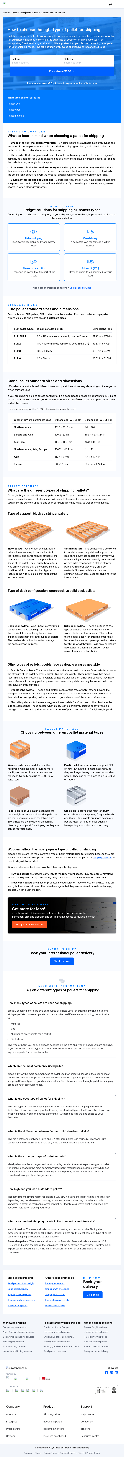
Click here (56, 83)
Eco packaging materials (57, 1300)
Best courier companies (95, 1341)
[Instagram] (110, 1373)
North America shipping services (18, 1332)
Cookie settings (67, 1453)
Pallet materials (16, 115)
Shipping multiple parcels (19, 1294)
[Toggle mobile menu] (119, 4)
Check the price (62, 961)
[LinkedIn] (115, 1373)
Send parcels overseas (55, 1351)
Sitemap (28, 1453)
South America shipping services (18, 1337)
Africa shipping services (14, 1346)
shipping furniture (102, 857)
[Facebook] (105, 1373)
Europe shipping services (15, 1327)
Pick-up (16, 59)
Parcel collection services (96, 1346)
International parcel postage (57, 1332)
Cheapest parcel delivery (96, 1351)
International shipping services (17, 1351)
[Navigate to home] (14, 4)
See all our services (80, 287)
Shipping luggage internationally (59, 1337)
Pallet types (14, 109)
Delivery (68, 59)
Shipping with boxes (55, 1294)
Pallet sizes (14, 103)
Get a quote (93, 1294)
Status (38, 1453)
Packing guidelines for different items (61, 1346)
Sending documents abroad (57, 1341)
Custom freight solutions (95, 1327)
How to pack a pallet (55, 1305)
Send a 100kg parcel (17, 1305)
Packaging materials (54, 1283)
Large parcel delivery (18, 1289)
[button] (62, 65)
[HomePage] (62, 1368)
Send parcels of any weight (21, 1283)
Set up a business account (29, 924)
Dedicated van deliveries (96, 1332)
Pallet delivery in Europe (95, 1337)
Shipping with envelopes (57, 1289)
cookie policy (50, 1453)
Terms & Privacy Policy (89, 1453)
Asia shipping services (13, 1341)
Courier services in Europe (56, 1327)
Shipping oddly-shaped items (22, 1300)
